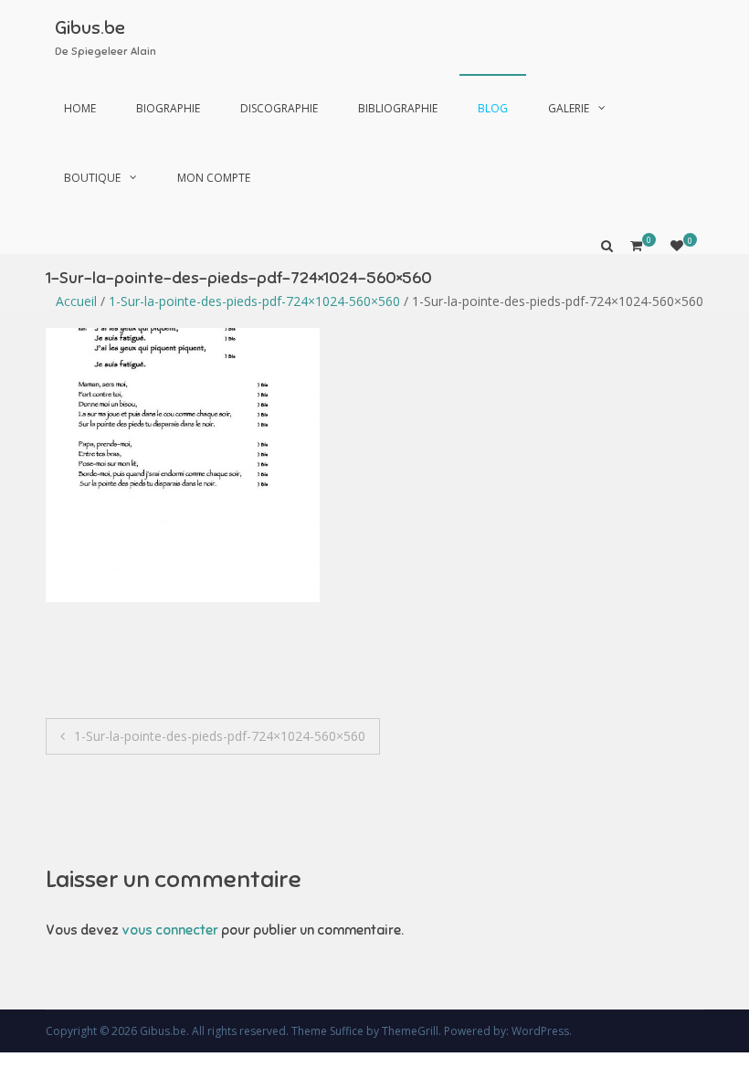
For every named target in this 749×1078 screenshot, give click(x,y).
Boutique (92, 177)
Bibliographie (398, 108)
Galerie (568, 108)
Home (80, 108)
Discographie (279, 108)
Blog (493, 108)
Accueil (76, 301)
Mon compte (213, 177)
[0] (676, 245)
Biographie (168, 108)
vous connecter (169, 930)
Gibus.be (90, 27)
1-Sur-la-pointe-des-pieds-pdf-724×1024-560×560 (254, 301)
